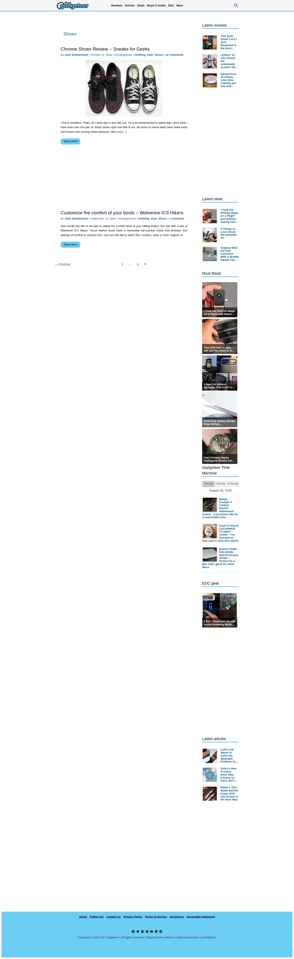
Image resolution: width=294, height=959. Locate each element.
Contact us (113, 916)
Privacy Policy (132, 916)
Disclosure (177, 916)
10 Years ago (232, 484)
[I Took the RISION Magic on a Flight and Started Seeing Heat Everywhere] (210, 216)
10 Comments (174, 54)
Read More (70, 142)
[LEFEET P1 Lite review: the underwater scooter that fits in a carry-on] (210, 61)
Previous (62, 264)
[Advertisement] (124, 178)
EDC (171, 5)
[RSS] (156, 931)
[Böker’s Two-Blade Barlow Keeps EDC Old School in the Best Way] (210, 793)
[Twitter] (137, 931)
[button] (236, 5)
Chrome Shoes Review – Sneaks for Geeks (105, 48)
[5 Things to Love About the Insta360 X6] (210, 235)
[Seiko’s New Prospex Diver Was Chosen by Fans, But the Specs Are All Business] (210, 774)
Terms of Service (156, 916)
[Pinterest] (147, 931)
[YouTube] (151, 931)
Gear (150, 54)
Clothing (139, 54)
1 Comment (176, 218)
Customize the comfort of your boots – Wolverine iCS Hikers (122, 212)
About (83, 916)
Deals (141, 5)
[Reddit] (160, 931)
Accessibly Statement (201, 916)
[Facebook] (133, 931)
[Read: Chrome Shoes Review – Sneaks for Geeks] (124, 88)
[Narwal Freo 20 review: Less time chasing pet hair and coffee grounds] (210, 80)
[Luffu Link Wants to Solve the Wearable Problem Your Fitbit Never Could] (210, 755)
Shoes (159, 54)
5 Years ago (221, 484)
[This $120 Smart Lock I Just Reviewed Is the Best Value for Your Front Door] (210, 42)
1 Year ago (208, 484)
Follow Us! (97, 916)
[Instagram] (142, 931)
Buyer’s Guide (156, 5)
